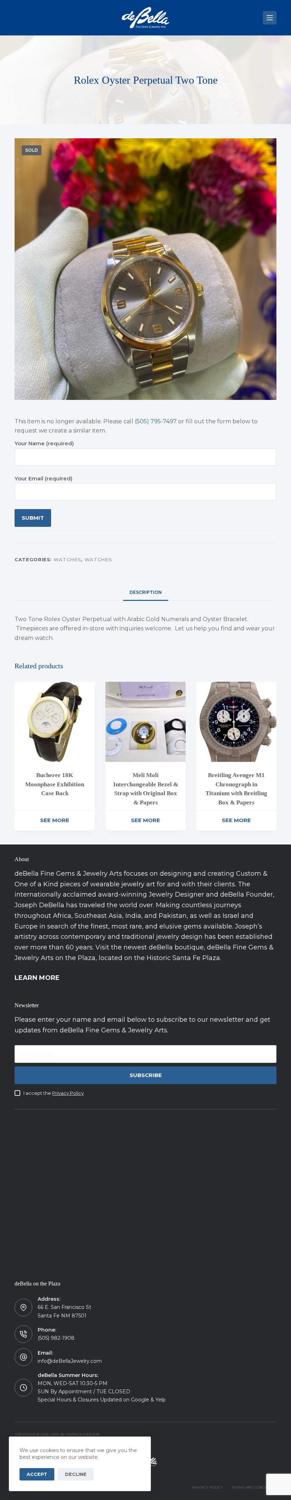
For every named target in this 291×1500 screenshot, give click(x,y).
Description (146, 592)
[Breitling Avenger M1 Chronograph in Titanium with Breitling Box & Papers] (236, 722)
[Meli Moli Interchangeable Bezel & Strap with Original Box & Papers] (145, 722)
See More (54, 820)
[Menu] (269, 17)
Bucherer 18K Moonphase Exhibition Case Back (54, 784)
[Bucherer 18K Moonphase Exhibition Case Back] (55, 722)
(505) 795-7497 (156, 421)
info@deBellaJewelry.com (70, 1361)
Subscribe (146, 1075)
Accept (37, 1474)
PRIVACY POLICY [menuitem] (207, 1487)
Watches (67, 559)
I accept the (53, 1093)
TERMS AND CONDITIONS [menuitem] (254, 1487)
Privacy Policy (68, 1093)
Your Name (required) (44, 443)
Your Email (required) (43, 478)
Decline (76, 1474)
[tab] (145, 592)
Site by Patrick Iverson (75, 1434)
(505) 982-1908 (56, 1338)
